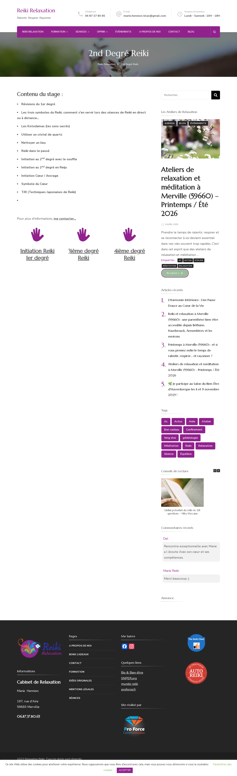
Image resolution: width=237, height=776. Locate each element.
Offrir (101, 31)
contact (174, 31)
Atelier (199, 260)
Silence (168, 454)
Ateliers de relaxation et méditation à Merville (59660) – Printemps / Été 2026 (189, 191)
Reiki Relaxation (36, 10)
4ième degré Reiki (129, 254)
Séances (81, 31)
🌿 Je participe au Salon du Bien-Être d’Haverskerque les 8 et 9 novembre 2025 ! (193, 389)
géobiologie (190, 438)
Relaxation (185, 266)
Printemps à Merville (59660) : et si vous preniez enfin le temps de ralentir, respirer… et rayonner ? (193, 350)
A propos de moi (149, 31)
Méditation (169, 266)
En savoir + (173, 273)
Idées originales (80, 680)
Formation (58, 31)
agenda (170, 123)
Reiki (188, 446)
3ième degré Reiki (83, 254)
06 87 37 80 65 (95, 16)
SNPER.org (129, 678)
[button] (218, 470)
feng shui (170, 438)
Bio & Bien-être (132, 673)
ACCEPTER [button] (125, 770)
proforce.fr (128, 689)
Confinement (194, 430)
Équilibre (186, 454)
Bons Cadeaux (78, 654)
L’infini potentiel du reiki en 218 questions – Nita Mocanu (182, 512)
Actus (188, 260)
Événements (123, 31)
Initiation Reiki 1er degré (37, 254)
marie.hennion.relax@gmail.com (145, 16)
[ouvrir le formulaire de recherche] (214, 32)
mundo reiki (129, 684)
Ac (180, 260)
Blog (191, 31)
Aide (192, 421)
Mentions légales (81, 689)
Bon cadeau (171, 430)
